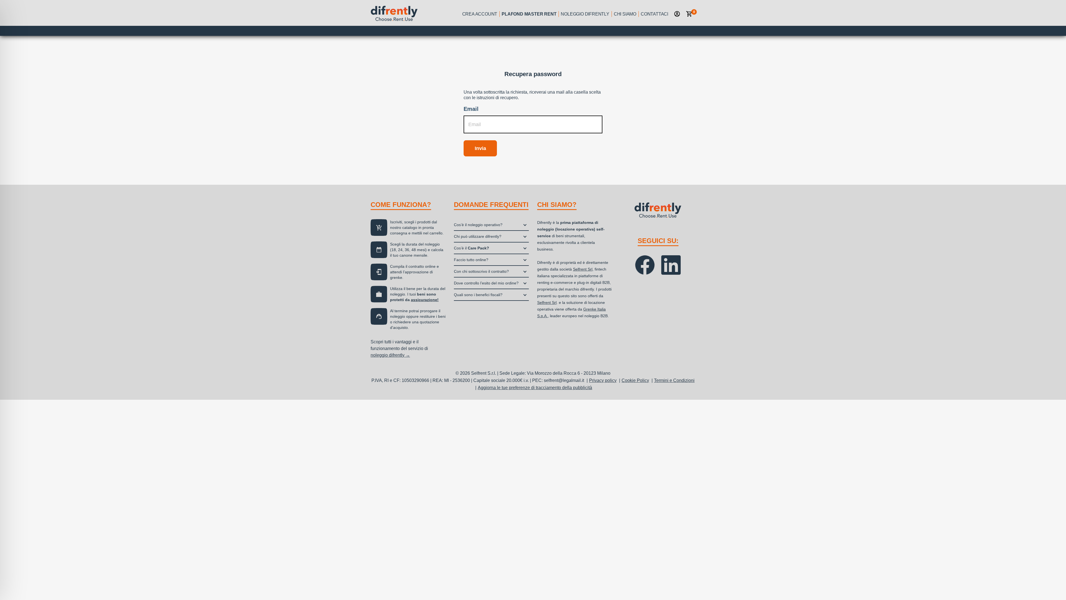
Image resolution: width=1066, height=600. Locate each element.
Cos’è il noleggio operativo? (478, 224)
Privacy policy (603, 380)
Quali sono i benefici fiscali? (478, 294)
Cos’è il (471, 248)
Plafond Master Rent (529, 14)
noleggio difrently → (390, 355)
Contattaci (654, 14)
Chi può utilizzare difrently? (477, 236)
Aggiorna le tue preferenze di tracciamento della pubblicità (535, 387)
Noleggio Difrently (585, 14)
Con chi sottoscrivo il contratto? (481, 271)
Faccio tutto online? (471, 260)
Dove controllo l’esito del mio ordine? (486, 283)
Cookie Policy (635, 380)
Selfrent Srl (582, 269)
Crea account (479, 14)
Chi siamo (625, 14)
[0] (689, 14)
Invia (480, 148)
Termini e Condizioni (674, 380)
